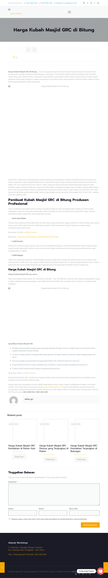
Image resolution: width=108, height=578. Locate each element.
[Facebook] (87, 2)
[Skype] (84, 2)
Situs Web (73, 508)
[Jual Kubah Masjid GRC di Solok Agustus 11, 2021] (105, 567)
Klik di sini (30, 232)
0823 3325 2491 (46, 3)
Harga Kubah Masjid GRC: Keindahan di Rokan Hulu (22, 447)
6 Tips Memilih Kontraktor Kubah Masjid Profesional (37, 237)
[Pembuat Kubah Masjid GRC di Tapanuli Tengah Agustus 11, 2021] (2, 567)
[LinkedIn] (98, 2)
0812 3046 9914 (32, 3)
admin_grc (29, 399)
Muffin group (76, 571)
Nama (11, 508)
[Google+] (91, 2)
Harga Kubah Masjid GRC (52, 387)
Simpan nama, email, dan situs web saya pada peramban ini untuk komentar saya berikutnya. (49, 519)
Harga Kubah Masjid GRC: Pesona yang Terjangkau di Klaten (53, 448)
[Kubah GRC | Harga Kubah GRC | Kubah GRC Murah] (15, 12)
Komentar (13, 482)
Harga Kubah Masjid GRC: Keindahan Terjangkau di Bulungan (84, 448)
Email (42, 508)
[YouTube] (94, 2)
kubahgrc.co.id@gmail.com (66, 3)
